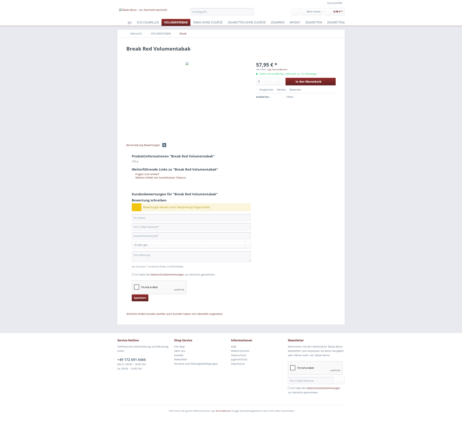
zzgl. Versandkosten (277, 69)
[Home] (121, 22)
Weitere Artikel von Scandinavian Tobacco (160, 177)
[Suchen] (250, 11)
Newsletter (180, 359)
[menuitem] (222, 13)
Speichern (140, 298)
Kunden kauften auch (159, 314)
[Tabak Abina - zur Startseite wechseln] (143, 12)
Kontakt (178, 355)
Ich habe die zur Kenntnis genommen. (175, 274)
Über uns (179, 351)
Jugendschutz (239, 359)
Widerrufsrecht (240, 351)
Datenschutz (238, 355)
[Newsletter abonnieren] (339, 380)
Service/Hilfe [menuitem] (334, 3)
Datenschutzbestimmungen (167, 274)
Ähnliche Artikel (135, 314)
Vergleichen (266, 89)
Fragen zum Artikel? (147, 174)
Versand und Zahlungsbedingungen (196, 363)
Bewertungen (154, 145)
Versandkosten (223, 410)
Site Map (179, 346)
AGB (233, 346)
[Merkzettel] (295, 11)
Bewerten (295, 89)
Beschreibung (134, 145)
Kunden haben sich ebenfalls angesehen (198, 314)
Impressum (238, 363)
